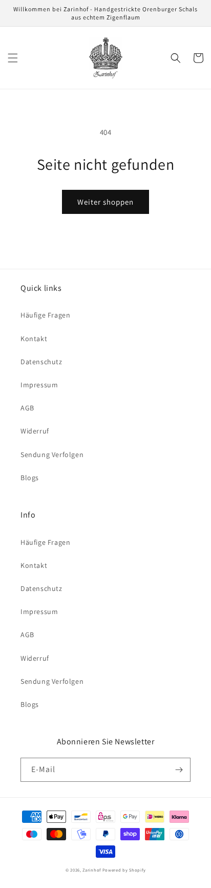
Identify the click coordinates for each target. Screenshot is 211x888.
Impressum (39, 384)
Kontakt (33, 338)
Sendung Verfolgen (51, 454)
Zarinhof (91, 870)
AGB (27, 407)
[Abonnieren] (178, 770)
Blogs (29, 477)
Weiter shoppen (105, 202)
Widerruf (34, 431)
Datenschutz (41, 361)
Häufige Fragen (45, 315)
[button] (13, 58)
